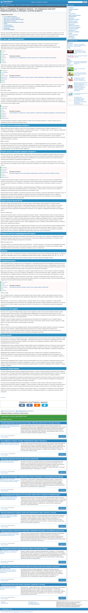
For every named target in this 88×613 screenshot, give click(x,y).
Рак (69, 12)
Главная (33, 2)
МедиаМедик (8, 1)
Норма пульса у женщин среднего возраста (14, 19)
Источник (3, 397)
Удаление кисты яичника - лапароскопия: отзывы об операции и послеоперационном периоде (32, 477)
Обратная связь (4, 603)
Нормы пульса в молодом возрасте (12, 18)
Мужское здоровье (73, 22)
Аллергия (70, 7)
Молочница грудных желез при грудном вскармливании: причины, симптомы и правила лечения (34, 173)
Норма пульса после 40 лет (10, 20)
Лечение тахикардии (9, 26)
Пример (5, 23)
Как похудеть (71, 37)
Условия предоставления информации (10, 611)
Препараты (71, 36)
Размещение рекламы (33, 603)
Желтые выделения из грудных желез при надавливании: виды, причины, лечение (28, 512)
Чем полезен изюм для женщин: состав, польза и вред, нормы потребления (29, 287)
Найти (85, 2)
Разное (70, 10)
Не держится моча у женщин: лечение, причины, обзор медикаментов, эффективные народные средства (36, 77)
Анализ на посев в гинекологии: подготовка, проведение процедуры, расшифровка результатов (32, 530)
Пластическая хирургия (74, 27)
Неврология (71, 24)
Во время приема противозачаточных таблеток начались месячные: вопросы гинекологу (30, 566)
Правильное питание (73, 25)
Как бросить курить (73, 28)
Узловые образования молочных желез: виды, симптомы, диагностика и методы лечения (30, 423)
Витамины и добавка (73, 31)
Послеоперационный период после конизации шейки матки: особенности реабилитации (30, 494)
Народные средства (73, 9)
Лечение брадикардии (9, 29)
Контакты (44, 2)
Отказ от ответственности (26, 611)
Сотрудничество (32, 602)
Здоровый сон (72, 30)
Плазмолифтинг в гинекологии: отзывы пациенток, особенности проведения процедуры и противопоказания (37, 112)
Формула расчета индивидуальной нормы (14, 22)
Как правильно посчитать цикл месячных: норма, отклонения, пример (24, 548)
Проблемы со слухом (73, 19)
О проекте (39, 2)
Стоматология (72, 13)
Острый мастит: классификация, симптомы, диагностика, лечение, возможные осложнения (33, 57)
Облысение (71, 18)
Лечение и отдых (72, 21)
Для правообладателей (33, 604)
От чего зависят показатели (10, 16)
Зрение (70, 33)
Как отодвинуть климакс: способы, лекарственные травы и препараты (24, 441)
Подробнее (62, 436)
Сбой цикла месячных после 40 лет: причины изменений (19, 459)
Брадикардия (7, 28)
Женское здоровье (4, 437)
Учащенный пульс (8, 25)
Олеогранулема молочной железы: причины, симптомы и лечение (23, 584)
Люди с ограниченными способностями (74, 16)
